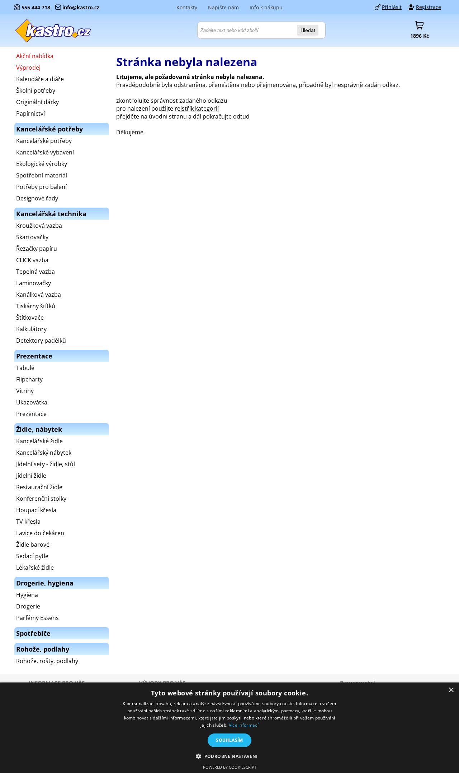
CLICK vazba (32, 260)
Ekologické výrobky (41, 164)
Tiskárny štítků (35, 306)
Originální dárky (37, 102)
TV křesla (28, 522)
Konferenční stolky (41, 499)
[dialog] (229, 727)
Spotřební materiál (41, 175)
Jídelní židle (31, 476)
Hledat (308, 30)
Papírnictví (30, 113)
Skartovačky (32, 237)
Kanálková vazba (38, 294)
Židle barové (32, 544)
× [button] (451, 690)
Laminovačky (33, 283)
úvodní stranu (168, 116)
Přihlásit (392, 7)
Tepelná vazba (35, 272)
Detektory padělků (41, 340)
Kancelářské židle (39, 441)
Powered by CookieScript (229, 767)
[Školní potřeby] (53, 30)
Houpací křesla (36, 510)
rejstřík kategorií (197, 108)
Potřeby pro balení (41, 187)
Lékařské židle (35, 567)
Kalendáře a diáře (40, 79)
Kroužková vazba (39, 226)
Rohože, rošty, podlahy (47, 661)
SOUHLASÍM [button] (229, 740)
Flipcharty (29, 379)
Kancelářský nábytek (43, 453)
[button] (229, 756)
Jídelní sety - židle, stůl (45, 464)
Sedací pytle (32, 556)
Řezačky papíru (36, 249)
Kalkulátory (31, 329)
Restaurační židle (39, 487)
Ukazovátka (31, 402)
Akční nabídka (34, 56)
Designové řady (37, 198)
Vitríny (25, 391)
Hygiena (27, 595)
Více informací (244, 725)
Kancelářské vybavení (45, 152)
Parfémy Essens (37, 618)
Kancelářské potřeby (44, 141)
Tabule (25, 368)
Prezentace (31, 414)
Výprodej (28, 67)
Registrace (428, 7)
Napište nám (223, 7)
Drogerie (28, 606)
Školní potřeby (35, 90)
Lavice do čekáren (40, 533)
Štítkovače (30, 317)
